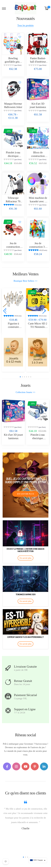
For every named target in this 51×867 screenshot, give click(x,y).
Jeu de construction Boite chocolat (13, 247)
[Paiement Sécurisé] (8, 696)
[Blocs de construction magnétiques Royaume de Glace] (38, 138)
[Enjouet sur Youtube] (26, 766)
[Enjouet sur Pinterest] (35, 766)
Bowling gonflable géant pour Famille (13, 62)
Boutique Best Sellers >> (25, 281)
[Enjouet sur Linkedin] (44, 766)
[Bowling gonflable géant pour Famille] (13, 44)
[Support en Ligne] (8, 710)
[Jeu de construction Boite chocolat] (13, 229)
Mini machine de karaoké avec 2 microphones (38, 201)
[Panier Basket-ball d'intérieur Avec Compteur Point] (38, 44)
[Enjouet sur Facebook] (7, 766)
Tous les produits (25, 25)
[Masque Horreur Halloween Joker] (13, 89)
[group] (13, 65)
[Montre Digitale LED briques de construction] (37, 299)
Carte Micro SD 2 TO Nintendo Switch (13, 327)
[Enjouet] (13, 352)
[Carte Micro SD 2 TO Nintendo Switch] (13, 299)
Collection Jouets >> (25, 392)
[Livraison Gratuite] (8, 668)
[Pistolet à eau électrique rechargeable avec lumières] (13, 138)
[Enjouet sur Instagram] (16, 766)
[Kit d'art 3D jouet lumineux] (38, 89)
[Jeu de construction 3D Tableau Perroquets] (38, 229)
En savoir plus (25, 494)
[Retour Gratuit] (8, 682)
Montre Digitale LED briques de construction (37, 327)
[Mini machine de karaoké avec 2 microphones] (38, 183)
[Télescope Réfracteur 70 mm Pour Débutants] (13, 183)
